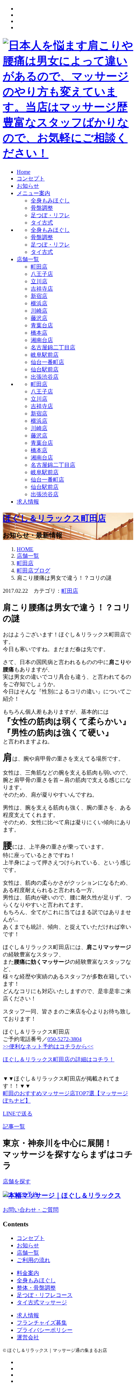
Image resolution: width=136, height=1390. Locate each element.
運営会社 (28, 1337)
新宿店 (39, 296)
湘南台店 (42, 340)
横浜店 (39, 303)
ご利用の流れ (33, 1260)
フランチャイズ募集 (42, 1323)
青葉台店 (42, 325)
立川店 (39, 281)
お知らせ (28, 186)
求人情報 (28, 502)
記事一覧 (14, 1126)
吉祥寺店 (42, 289)
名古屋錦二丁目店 (53, 347)
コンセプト (31, 178)
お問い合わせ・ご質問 (31, 1210)
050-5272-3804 (64, 1039)
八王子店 (42, 274)
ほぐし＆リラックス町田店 (54, 518)
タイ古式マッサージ (42, 1302)
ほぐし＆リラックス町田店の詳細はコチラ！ (58, 1059)
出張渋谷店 (45, 377)
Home (23, 172)
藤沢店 (39, 318)
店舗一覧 (28, 259)
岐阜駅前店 (45, 355)
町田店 (39, 267)
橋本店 (39, 333)
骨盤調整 (42, 208)
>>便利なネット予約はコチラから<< (48, 1046)
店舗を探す (17, 1181)
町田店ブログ (33, 570)
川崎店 (39, 311)
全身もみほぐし (50, 201)
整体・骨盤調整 (36, 1288)
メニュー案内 (33, 193)
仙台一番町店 (47, 362)
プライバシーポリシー (45, 1330)
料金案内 (28, 1273)
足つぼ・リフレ (50, 215)
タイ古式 (42, 223)
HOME (25, 549)
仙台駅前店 (45, 369)
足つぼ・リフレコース (45, 1295)
